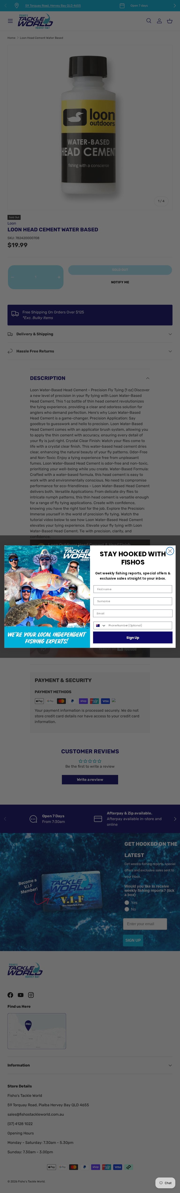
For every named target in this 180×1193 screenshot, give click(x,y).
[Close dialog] (170, 551)
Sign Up (132, 637)
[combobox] (100, 625)
